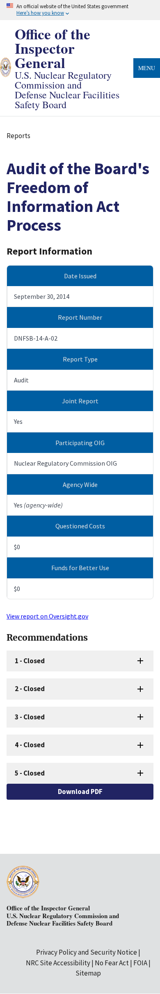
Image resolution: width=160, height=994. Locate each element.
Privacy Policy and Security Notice (86, 952)
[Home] (5, 71)
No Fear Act (112, 962)
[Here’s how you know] (80, 10)
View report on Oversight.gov (47, 616)
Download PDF (80, 791)
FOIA (140, 962)
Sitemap (88, 973)
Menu (146, 68)
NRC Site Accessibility (58, 962)
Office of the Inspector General (52, 48)
